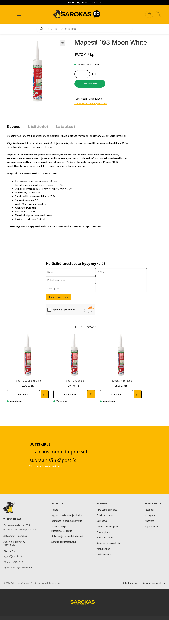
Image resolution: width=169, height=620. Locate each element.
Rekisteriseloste (104, 537)
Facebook (149, 509)
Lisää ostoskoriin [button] (45, 394)
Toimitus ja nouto (105, 515)
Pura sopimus (103, 532)
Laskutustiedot (104, 554)
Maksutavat (102, 520)
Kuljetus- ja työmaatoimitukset (67, 536)
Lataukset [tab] (65, 126)
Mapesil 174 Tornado (121, 380)
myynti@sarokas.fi (12, 556)
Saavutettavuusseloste (108, 543)
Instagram (149, 515)
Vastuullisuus (103, 548)
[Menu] (19, 14)
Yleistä (54, 509)
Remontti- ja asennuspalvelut (66, 520)
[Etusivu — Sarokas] (77, 14)
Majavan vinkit (151, 526)
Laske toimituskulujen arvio (90, 103)
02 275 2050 (9, 550)
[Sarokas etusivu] (22, 507)
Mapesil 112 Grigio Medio (28, 380)
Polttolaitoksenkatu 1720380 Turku (15, 543)
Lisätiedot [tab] (38, 126)
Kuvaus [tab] (13, 126)
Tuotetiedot (23, 394)
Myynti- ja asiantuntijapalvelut (66, 515)
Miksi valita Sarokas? (106, 509)
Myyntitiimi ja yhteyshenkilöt (18, 567)
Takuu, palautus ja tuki (107, 526)
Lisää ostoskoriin (90, 83)
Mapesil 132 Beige (74, 380)
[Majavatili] (158, 14)
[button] (149, 14)
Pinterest (149, 520)
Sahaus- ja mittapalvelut (63, 541)
